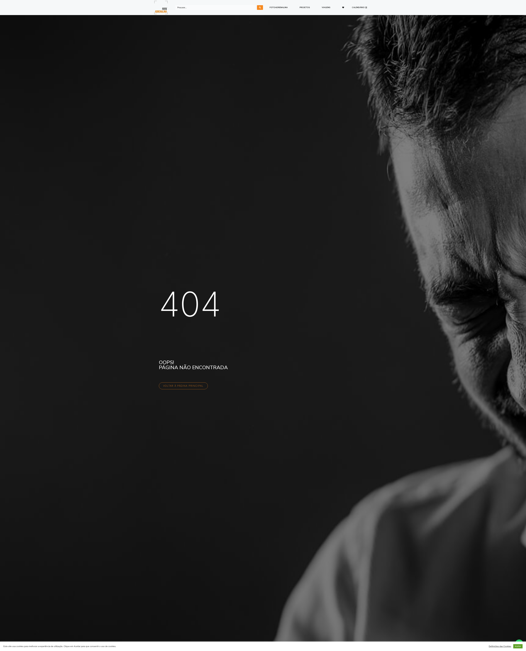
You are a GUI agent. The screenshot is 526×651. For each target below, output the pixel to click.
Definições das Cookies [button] (500, 646)
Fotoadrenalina (279, 7)
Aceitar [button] (518, 646)
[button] (359, 7)
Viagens (326, 7)
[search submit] (260, 7)
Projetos (305, 7)
